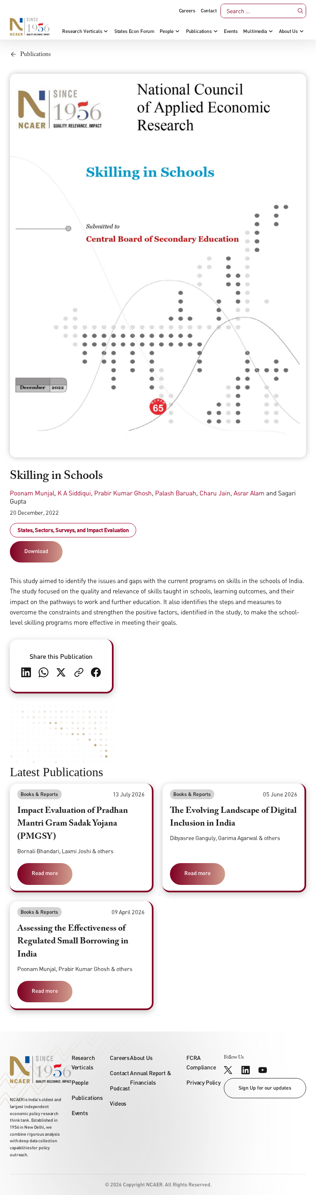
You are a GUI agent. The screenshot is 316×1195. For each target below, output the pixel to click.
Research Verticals (82, 31)
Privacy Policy (203, 1082)
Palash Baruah (175, 493)
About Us (288, 31)
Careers (187, 10)
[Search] (300, 11)
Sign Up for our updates (265, 1088)
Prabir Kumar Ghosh (123, 493)
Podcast (120, 1088)
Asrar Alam (249, 493)
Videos (118, 1103)
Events (231, 31)
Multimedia (255, 31)
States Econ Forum (134, 31)
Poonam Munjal (32, 493)
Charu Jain (215, 493)
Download (36, 551)
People (167, 31)
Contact (209, 10)
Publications (199, 31)
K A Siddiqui (74, 493)
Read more (45, 873)
